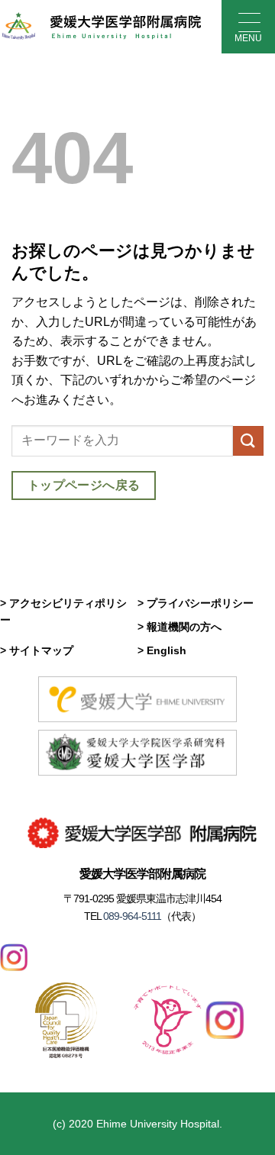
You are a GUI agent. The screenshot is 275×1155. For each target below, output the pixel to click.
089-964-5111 (131, 916)
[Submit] (248, 441)
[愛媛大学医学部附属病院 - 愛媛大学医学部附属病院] (101, 27)
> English (162, 650)
